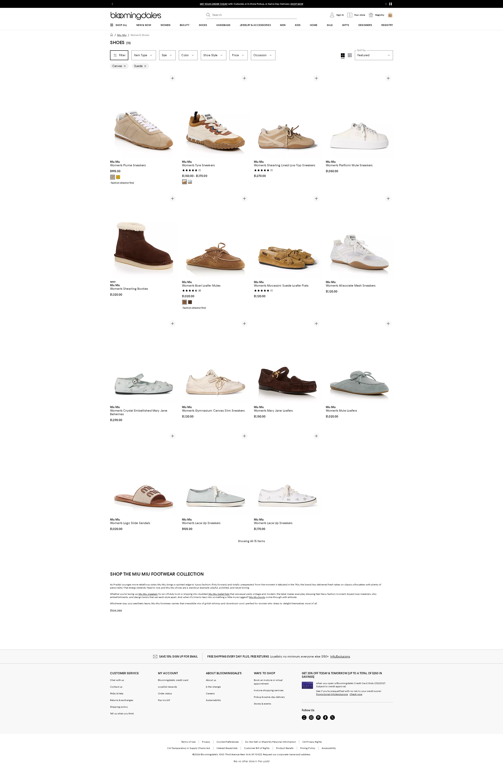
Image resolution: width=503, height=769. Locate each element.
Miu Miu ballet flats (218, 594)
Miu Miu (122, 35)
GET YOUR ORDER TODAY (214, 4)
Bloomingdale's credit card (173, 680)
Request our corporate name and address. (287, 754)
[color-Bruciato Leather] (190, 302)
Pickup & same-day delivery (269, 697)
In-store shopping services (269, 690)
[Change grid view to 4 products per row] (343, 55)
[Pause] (390, 4)
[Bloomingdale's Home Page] (136, 16)
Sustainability (213, 700)
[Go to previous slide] (112, 4)
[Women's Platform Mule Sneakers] (359, 116)
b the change (213, 686)
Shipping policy (119, 707)
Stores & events (262, 703)
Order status (165, 693)
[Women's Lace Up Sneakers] (215, 473)
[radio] (112, 177)
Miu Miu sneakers (148, 594)
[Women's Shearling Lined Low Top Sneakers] (287, 116)
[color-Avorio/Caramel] (184, 182)
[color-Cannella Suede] (184, 302)
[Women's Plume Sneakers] (143, 116)
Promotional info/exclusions (332, 694)
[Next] (172, 115)
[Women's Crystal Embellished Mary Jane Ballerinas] (143, 361)
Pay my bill (164, 700)
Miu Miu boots (257, 597)
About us (211, 680)
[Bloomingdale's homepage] (112, 35)
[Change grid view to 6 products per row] (350, 55)
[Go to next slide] (386, 4)
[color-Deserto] (113, 177)
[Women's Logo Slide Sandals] (143, 473)
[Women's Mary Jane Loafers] (287, 361)
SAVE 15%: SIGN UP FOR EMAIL (178, 656)
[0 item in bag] (390, 15)
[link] (143, 171)
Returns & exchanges (121, 700)
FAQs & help (116, 693)
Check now (356, 694)
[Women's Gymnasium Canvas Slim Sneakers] (215, 361)
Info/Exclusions (340, 656)
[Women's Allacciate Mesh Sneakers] (359, 236)
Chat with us (117, 680)
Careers (210, 693)
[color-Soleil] (118, 177)
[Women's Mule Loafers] (359, 361)
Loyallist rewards (167, 686)
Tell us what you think (122, 713)
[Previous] (114, 115)
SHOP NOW (296, 4)
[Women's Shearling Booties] (143, 236)
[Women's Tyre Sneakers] (215, 116)
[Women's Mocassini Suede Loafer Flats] (287, 236)
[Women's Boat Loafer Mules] (215, 236)
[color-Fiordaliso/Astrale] (190, 182)
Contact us (116, 686)
